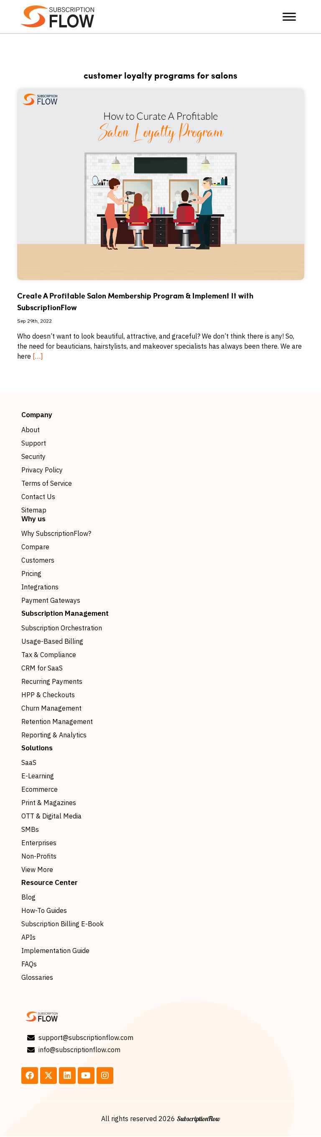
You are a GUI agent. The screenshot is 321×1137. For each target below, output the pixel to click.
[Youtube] (86, 1075)
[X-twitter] (48, 1075)
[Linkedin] (67, 1075)
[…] (38, 356)
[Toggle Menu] (289, 16)
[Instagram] (105, 1075)
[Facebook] (29, 1075)
